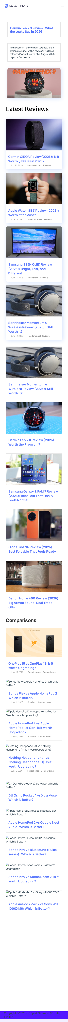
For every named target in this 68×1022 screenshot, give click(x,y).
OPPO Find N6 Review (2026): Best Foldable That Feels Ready (32, 549)
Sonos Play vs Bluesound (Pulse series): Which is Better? (32, 852)
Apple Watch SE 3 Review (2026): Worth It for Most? (33, 212)
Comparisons (49, 672)
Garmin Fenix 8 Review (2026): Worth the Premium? (31, 442)
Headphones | (34, 336)
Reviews (47, 165)
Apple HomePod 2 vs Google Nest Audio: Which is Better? (33, 824)
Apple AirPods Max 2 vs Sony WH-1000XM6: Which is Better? (33, 906)
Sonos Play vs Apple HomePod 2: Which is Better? (33, 695)
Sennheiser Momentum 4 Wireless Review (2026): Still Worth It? (30, 327)
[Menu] (62, 5)
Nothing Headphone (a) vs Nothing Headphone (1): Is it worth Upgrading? (29, 762)
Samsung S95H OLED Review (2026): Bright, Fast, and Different (30, 268)
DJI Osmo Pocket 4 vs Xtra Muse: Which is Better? (33, 797)
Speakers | (32, 702)
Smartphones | (35, 672)
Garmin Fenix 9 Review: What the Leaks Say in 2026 (31, 30)
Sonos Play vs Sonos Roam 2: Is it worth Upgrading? (33, 879)
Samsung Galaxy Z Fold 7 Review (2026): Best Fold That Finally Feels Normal (33, 495)
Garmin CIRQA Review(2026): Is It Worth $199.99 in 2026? (33, 159)
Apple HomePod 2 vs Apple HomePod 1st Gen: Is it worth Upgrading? (30, 727)
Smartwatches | (35, 165)
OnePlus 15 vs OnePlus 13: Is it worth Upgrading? (30, 665)
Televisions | (33, 277)
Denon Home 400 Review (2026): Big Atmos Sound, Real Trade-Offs (34, 602)
